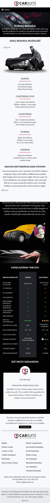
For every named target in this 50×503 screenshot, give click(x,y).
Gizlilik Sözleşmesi (9, 455)
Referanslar (6, 459)
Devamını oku (25, 427)
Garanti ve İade (7, 451)
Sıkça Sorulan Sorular (10, 463)
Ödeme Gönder (7, 447)
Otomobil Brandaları (33, 471)
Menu (7, 9)
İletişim (4, 443)
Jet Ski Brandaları (32, 451)
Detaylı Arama (31, 455)
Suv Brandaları (31, 467)
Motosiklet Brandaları (34, 463)
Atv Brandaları (31, 459)
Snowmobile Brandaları (34, 447)
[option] (25, 24)
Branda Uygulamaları (34, 443)
